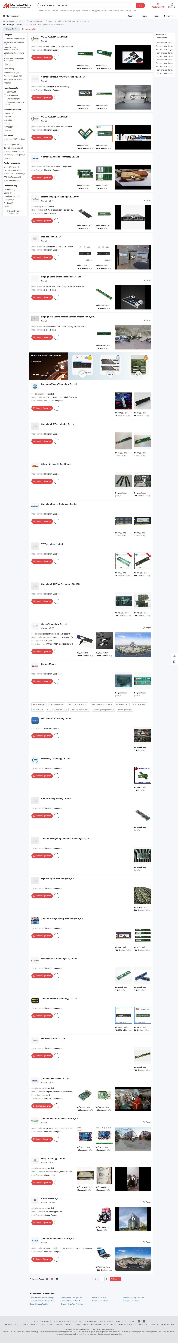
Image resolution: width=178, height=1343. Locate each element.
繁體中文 (34, 1324)
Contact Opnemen (43, 57)
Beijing (8, 193)
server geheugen (125, 709)
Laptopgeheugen (57, 704)
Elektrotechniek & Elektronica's (11, 48)
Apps (156, 16)
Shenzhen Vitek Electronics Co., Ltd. (58, 1238)
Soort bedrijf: (36, 206)
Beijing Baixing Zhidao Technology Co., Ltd (61, 276)
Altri (7, 123)
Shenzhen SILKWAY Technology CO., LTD (60, 584)
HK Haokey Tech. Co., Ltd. (53, 1038)
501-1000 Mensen (12, 180)
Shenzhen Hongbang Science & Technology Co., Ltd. (65, 838)
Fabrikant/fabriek (13, 76)
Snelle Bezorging (13, 98)
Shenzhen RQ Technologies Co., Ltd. (58, 424)
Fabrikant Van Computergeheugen (42, 1298)
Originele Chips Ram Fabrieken (72, 1304)
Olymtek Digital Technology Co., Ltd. (58, 878)
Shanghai (9, 199)
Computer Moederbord (77, 704)
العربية (113, 1324)
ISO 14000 (9, 120)
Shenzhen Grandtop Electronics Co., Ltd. (60, 1118)
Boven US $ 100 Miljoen (14, 154)
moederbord (38, 709)
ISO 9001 (9, 113)
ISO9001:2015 (11, 127)
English (16, 1324)
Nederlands (122, 1324)
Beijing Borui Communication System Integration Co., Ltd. (68, 316)
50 (57, 1279)
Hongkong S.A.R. (12, 196)
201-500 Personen (13, 177)
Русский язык (96, 1324)
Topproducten (121, 1321)
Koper (130, 16)
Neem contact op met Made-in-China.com (98, 1321)
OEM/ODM (11, 92)
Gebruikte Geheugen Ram (101, 704)
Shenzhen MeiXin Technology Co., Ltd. (59, 998)
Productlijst (11, 29)
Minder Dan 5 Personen (14, 173)
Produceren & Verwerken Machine (14, 59)
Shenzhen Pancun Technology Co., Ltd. (59, 504)
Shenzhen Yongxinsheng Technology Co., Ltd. (62, 918)
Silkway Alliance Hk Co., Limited (56, 464)
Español (59, 1324)
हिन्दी (130, 1324)
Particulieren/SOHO (13, 79)
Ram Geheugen (39, 704)
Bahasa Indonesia (167, 1324)
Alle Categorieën (12, 16)
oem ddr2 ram (61, 709)
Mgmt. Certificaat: (38, 644)
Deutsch (67, 1324)
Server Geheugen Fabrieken (39, 1304)
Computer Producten (14, 38)
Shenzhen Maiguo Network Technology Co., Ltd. (63, 76)
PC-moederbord (139, 704)
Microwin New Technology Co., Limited (59, 958)
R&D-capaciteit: (37, 640)
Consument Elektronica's (14, 43)
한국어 (106, 1324)
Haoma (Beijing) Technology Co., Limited (60, 196)
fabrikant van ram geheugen (70, 11)
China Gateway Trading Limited (56, 798)
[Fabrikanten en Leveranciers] (17, 5)
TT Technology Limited (52, 544)
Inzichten (132, 1321)
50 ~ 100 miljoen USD (14, 151)
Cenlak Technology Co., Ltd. (54, 624)
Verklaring (45, 1321)
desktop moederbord (80, 709)
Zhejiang (9, 203)
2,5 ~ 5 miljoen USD (13, 144)
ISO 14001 (9, 116)
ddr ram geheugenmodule (103, 709)
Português (76, 1324)
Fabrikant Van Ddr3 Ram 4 (70, 1301)
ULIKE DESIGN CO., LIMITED (54, 36)
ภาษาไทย (137, 1324)
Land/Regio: (36, 728)
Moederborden (122, 704)
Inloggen (171, 7)
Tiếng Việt (154, 1324)
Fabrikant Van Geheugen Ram (71, 1298)
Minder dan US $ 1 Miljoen (14, 140)
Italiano (85, 1324)
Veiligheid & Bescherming (14, 54)
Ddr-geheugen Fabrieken (100, 1301)
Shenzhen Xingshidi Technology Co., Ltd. (60, 156)
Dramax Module (48, 664)
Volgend (114, 1279)
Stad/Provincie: (37, 50)
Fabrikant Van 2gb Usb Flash (133, 1298)
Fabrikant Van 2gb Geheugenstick (42, 1301)
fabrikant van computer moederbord (118, 11)
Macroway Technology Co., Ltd (55, 758)
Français (50, 1324)
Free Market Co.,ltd (50, 1198)
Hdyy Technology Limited (53, 1158)
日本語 (42, 1324)
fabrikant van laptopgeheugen (92, 11)
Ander (7, 83)
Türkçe (146, 1324)
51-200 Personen (13, 170)
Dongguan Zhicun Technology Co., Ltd (59, 384)
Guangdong (10, 189)
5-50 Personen (11, 167)
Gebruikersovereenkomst (60, 1321)
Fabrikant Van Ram (99, 1298)
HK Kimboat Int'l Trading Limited (56, 718)
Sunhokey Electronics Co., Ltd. (55, 1078)
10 (47, 1279)
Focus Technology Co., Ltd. (85, 1329)
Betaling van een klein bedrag (14, 103)
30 (52, 1279)
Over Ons (36, 1321)
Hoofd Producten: (38, 46)
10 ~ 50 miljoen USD (13, 148)
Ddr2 (49, 709)
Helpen (144, 16)
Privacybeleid (76, 1321)
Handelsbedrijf (11, 72)
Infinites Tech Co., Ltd (51, 236)
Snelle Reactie (12, 95)
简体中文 (25, 1324)
